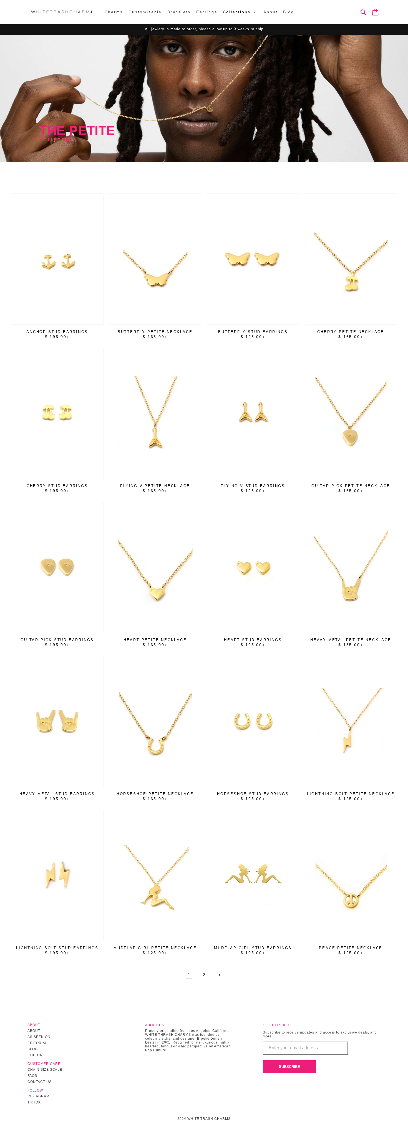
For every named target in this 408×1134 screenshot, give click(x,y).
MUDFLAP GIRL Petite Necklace (155, 948)
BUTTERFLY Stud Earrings (253, 332)
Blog (32, 1049)
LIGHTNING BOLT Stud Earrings (57, 948)
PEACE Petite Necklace (350, 948)
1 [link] (189, 974)
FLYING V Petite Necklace (155, 486)
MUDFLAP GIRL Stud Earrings (253, 948)
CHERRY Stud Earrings (57, 486)
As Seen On (39, 1037)
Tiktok (34, 1102)
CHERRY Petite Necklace (350, 332)
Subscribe (289, 1067)
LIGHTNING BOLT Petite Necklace (351, 794)
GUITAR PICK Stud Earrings (57, 640)
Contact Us (39, 1082)
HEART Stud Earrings (253, 640)
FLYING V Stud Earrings (253, 486)
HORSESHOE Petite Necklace (155, 794)
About (33, 1031)
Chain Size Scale (44, 1070)
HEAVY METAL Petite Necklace (350, 640)
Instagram (38, 1096)
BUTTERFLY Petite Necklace (155, 332)
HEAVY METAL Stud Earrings (57, 794)
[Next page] (219, 975)
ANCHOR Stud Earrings (57, 332)
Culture (36, 1055)
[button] (240, 12)
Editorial (37, 1043)
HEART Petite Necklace (155, 640)
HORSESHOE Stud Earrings (253, 794)
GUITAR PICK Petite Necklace (350, 486)
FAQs (32, 1076)
